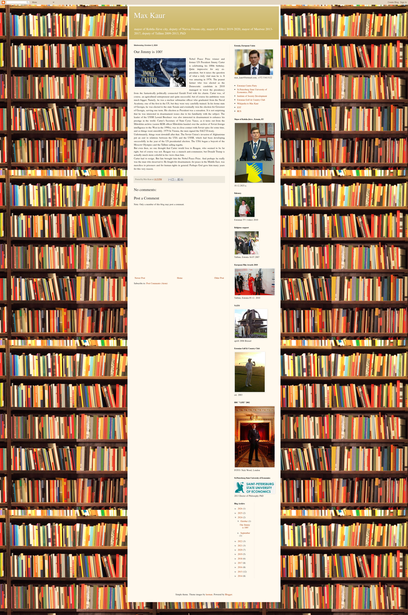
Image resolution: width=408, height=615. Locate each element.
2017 (240, 562)
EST (239, 107)
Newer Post (140, 277)
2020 (240, 549)
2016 (240, 567)
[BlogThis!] (172, 179)
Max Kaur (149, 15)
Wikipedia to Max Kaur (248, 103)
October (244, 521)
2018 (240, 558)
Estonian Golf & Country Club (251, 99)
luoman (209, 594)
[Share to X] (175, 179)
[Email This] (169, 179)
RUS (239, 111)
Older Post (219, 277)
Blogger (228, 594)
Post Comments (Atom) (157, 283)
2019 (240, 554)
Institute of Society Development (252, 95)
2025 (240, 512)
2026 (240, 508)
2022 (240, 541)
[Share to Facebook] (178, 179)
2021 (240, 545)
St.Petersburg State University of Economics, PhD (252, 91)
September (245, 532)
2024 (240, 517)
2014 (240, 575)
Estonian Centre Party (247, 85)
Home (179, 277)
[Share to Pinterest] (181, 179)
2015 (240, 571)
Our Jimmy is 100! (245, 526)
